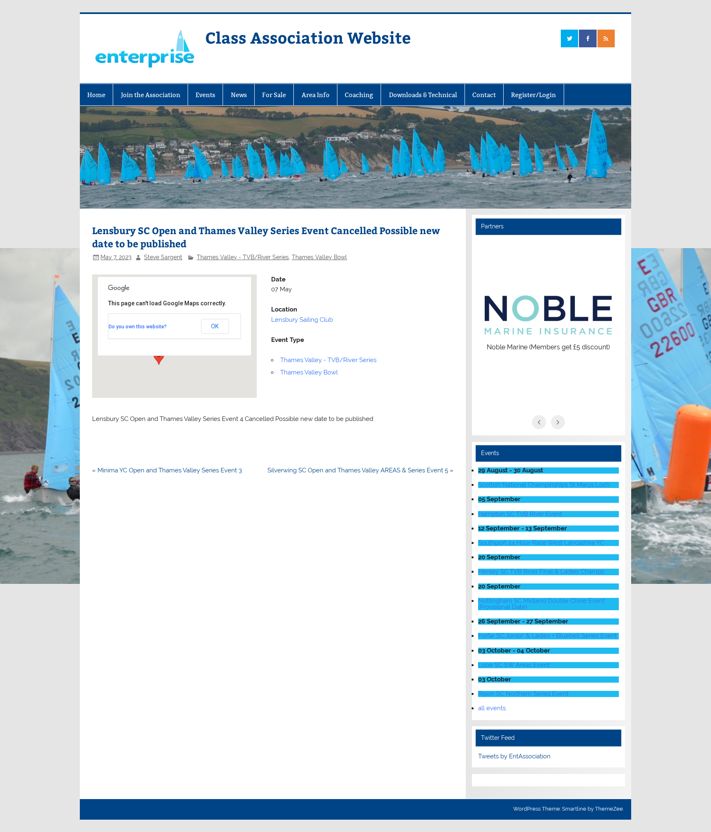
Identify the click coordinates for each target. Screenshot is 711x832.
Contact (484, 95)
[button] (158, 357)
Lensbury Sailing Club (302, 319)
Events (205, 95)
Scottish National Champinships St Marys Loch (544, 484)
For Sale (274, 95)
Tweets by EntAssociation (514, 756)
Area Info (316, 95)
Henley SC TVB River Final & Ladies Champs (541, 571)
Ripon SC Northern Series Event (523, 693)
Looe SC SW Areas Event (514, 665)
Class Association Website (308, 37)
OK (214, 326)
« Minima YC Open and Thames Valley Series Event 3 (167, 470)
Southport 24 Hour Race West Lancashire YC (541, 542)
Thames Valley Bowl (319, 257)
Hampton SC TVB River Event (520, 514)
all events (492, 708)
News (239, 95)
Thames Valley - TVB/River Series (243, 257)
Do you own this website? (138, 327)
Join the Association (150, 95)
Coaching (359, 95)
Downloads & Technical (423, 95)
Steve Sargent (163, 257)
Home (96, 95)
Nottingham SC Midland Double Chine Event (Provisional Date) (541, 604)
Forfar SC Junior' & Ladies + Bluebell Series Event (547, 635)
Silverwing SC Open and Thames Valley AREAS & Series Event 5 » (360, 470)
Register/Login (533, 95)
